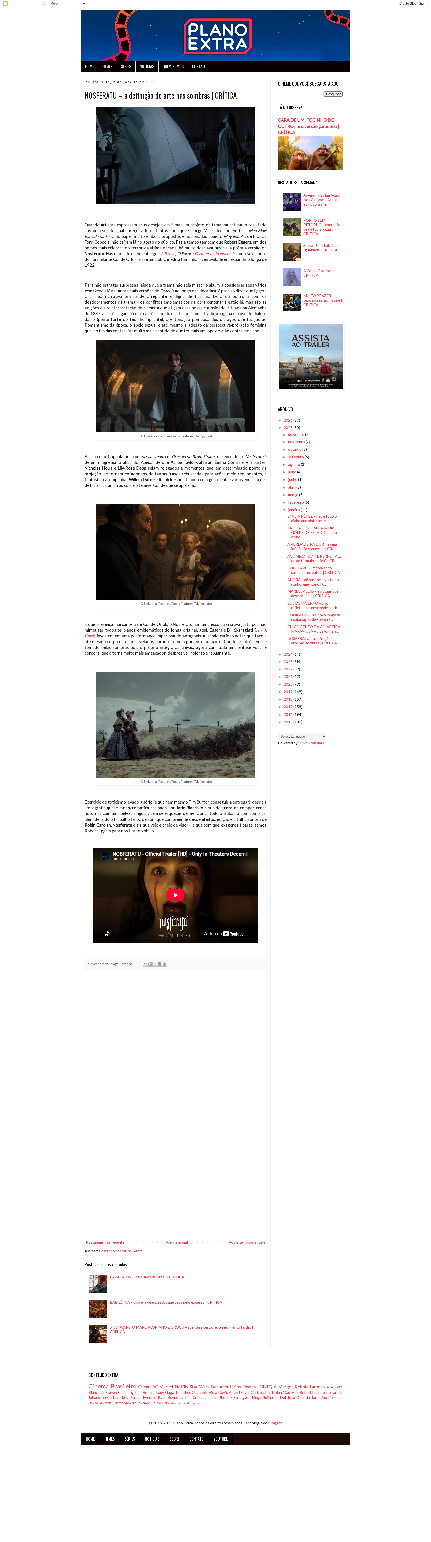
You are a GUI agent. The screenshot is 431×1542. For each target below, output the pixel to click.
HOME (89, 66)
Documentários (226, 1386)
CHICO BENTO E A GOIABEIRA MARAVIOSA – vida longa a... (313, 628)
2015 (288, 722)
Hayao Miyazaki (100, 1403)
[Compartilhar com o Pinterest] (164, 964)
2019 (288, 691)
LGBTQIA (267, 1386)
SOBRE (174, 1439)
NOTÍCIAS (147, 66)
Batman (317, 1386)
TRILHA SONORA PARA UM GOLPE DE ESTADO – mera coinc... (312, 532)
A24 (329, 1387)
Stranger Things (247, 1397)
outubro (295, 449)
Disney (249, 1386)
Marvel (166, 1386)
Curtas (112, 1397)
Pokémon (143, 1403)
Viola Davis (218, 1392)
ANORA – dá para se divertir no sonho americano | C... (313, 581)
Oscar (144, 1386)
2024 (288, 654)
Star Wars (199, 1386)
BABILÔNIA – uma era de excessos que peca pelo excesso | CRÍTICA (166, 1302)
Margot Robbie (293, 1386)
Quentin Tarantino (311, 1397)
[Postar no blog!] (150, 964)
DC (154, 1386)
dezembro (296, 434)
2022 (288, 669)
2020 (288, 684)
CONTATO (199, 66)
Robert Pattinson (314, 1392)
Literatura (335, 1398)
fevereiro (296, 502)
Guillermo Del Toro (278, 1397)
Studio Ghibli (160, 1403)
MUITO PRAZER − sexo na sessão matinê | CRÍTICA (322, 300)
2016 (288, 714)
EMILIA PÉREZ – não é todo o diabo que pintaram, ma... (312, 518)
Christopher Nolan (266, 1392)
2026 (288, 420)
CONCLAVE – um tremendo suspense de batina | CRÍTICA (313, 570)
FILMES (107, 66)
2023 (288, 661)
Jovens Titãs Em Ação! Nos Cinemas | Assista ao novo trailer (321, 199)
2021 (288, 676)
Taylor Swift (198, 1403)
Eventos (150, 1397)
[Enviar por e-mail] (145, 964)
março (293, 494)
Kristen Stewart (124, 1403)
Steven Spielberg (120, 1392)
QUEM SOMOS (173, 66)
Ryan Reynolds (170, 1397)
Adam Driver (239, 1392)
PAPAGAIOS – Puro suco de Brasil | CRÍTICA (147, 1277)
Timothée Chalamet (191, 1392)
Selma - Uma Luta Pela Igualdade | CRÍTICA (321, 247)
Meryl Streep (130, 1397)
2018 (288, 699)
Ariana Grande (181, 1403)
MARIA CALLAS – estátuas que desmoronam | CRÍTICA (312, 593)
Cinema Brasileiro (112, 1386)
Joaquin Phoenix (218, 1397)
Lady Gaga (165, 1392)
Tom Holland (144, 1392)
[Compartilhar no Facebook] (159, 964)
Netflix (181, 1386)
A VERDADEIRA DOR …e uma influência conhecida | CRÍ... (312, 546)
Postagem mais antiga (247, 1242)
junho (293, 479)
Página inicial (177, 1242)
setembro (296, 457)
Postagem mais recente (105, 1242)
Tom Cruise (193, 1397)
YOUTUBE (221, 1439)
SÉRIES (126, 66)
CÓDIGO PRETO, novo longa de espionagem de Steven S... (314, 617)
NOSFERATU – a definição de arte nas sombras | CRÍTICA (312, 640)
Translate (316, 743)
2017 (288, 706)
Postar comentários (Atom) (121, 1251)
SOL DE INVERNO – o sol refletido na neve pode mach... (313, 605)
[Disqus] (176, 1043)
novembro (297, 442)
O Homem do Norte (212, 253)
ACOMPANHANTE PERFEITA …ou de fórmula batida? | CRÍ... (314, 558)
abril (292, 487)
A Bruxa (168, 253)
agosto (294, 464)
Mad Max (291, 1392)
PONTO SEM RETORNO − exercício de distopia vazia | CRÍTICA (321, 227)
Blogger (275, 1423)
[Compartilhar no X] (154, 964)
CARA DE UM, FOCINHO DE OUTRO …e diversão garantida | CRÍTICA (308, 126)
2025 (288, 427)
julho (292, 472)
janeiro (294, 509)
